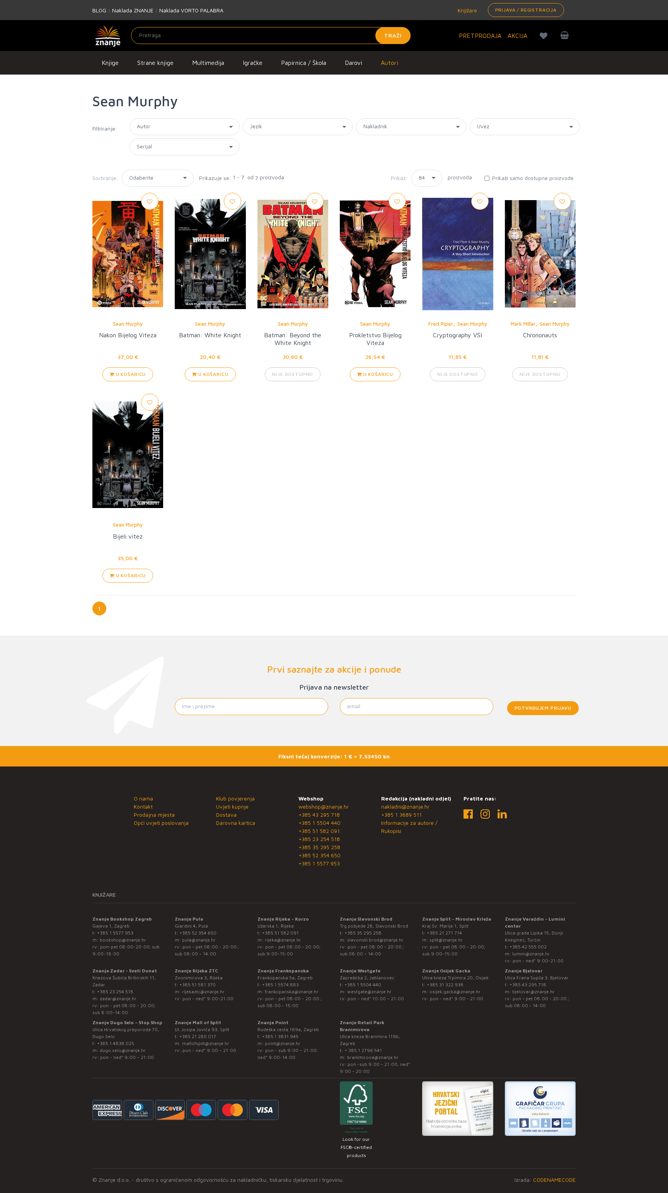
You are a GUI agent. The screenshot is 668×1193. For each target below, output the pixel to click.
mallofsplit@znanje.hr (205, 1043)
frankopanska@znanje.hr (292, 991)
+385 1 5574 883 (280, 984)
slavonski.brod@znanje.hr (375, 940)
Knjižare (466, 10)
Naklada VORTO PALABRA (191, 10)
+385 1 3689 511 (401, 814)
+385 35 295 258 (319, 847)
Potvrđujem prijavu (543, 708)
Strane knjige (155, 62)
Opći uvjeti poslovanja (161, 822)
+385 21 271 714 (444, 933)
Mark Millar (523, 324)
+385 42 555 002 (528, 947)
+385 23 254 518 (319, 839)
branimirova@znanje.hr (373, 1057)
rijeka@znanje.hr (283, 940)
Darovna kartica (235, 822)
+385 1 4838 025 (115, 1043)
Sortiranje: (105, 178)
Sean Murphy (128, 324)
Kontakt (143, 806)
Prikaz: (399, 178)
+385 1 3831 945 (280, 1036)
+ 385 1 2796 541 (363, 1050)
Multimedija (208, 62)
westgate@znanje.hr (369, 991)
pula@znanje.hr (199, 940)
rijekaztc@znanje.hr (203, 991)
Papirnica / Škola (303, 62)
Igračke (252, 62)
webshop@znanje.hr (323, 806)
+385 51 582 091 (319, 831)
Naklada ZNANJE (132, 10)
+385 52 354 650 (319, 855)
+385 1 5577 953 (319, 863)
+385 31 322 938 (445, 984)
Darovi (353, 62)
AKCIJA (517, 35)
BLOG (99, 10)
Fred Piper (440, 324)
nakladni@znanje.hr (405, 806)
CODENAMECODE (554, 1179)
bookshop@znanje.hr (123, 940)
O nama (143, 798)
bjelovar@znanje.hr (533, 991)
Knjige (110, 62)
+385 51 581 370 (197, 984)
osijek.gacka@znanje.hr (455, 991)
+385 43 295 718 (319, 814)
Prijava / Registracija (526, 10)
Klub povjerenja (235, 798)
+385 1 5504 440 (319, 822)
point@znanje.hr (282, 1043)
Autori (389, 62)
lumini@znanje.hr (531, 954)
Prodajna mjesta (154, 814)
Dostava (226, 814)
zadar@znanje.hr (118, 998)
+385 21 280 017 (197, 1036)
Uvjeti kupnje (232, 806)
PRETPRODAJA (480, 35)
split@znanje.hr (446, 940)
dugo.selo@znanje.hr (123, 1050)
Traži (393, 35)
